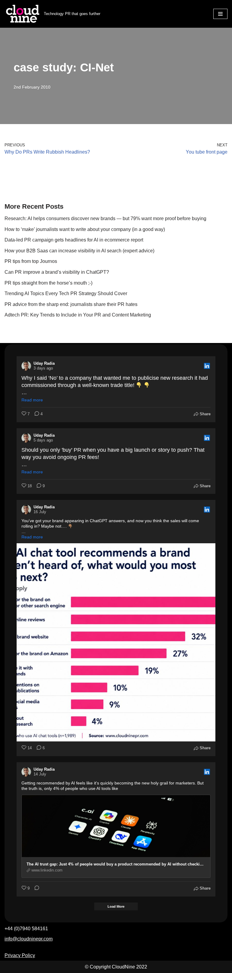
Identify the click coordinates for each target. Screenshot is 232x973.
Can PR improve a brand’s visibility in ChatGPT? (57, 272)
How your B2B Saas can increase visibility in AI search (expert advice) (80, 250)
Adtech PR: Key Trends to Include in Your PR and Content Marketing (78, 314)
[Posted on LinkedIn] (207, 366)
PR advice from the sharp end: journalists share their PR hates (71, 304)
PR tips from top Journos (31, 261)
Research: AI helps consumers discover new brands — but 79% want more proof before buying (105, 218)
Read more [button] (32, 400)
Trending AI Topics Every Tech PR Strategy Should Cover (66, 293)
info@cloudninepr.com (29, 938)
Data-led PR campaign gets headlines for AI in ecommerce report (74, 239)
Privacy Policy (20, 955)
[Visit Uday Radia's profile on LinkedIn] (26, 366)
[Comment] (35, 888)
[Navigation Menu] (220, 14)
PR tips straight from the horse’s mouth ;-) (48, 282)
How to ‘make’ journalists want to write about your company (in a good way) (85, 229)
